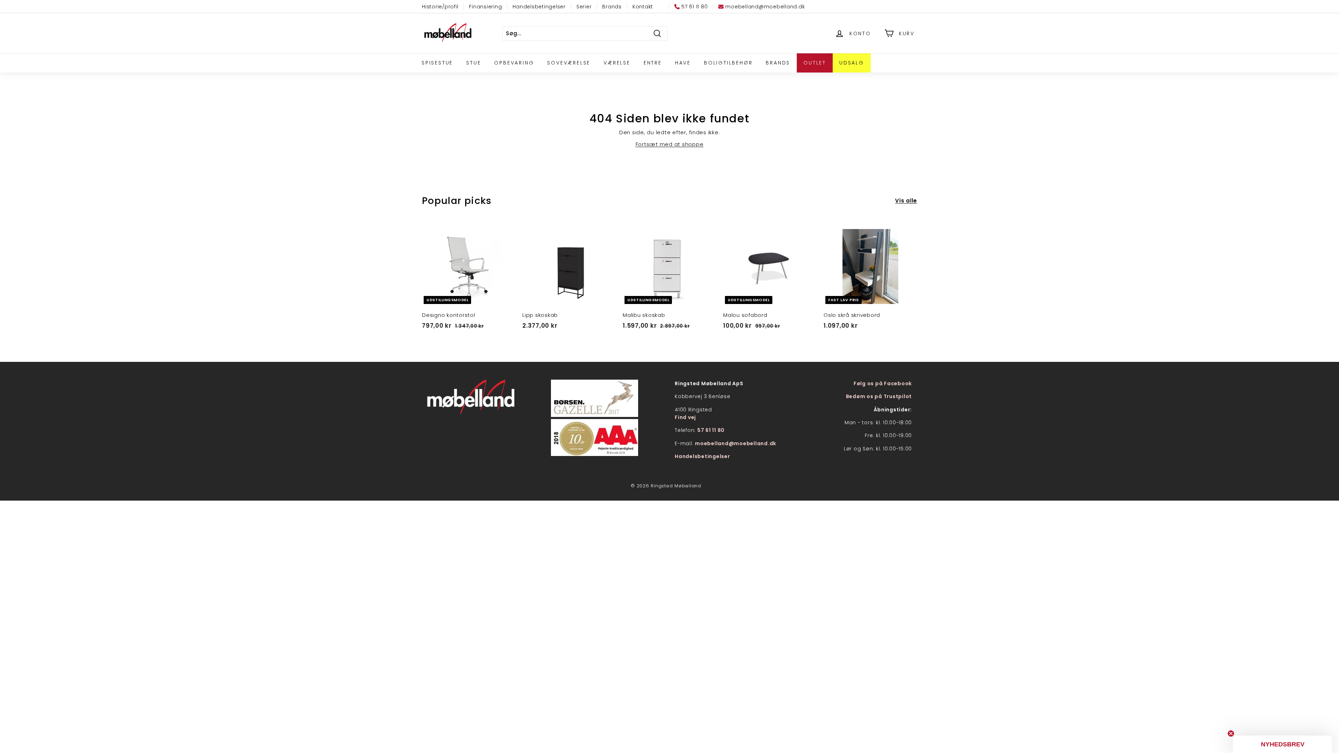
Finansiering (485, 6)
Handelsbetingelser (539, 6)
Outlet (814, 62)
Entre (653, 62)
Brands (612, 6)
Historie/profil (440, 6)
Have (683, 62)
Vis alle (906, 200)
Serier (584, 6)
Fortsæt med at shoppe (670, 144)
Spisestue (437, 62)
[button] (1282, 744)
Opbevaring (514, 62)
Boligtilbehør (728, 62)
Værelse (617, 62)
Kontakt (643, 6)
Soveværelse (568, 62)
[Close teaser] (1230, 733)
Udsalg (851, 62)
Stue (473, 62)
